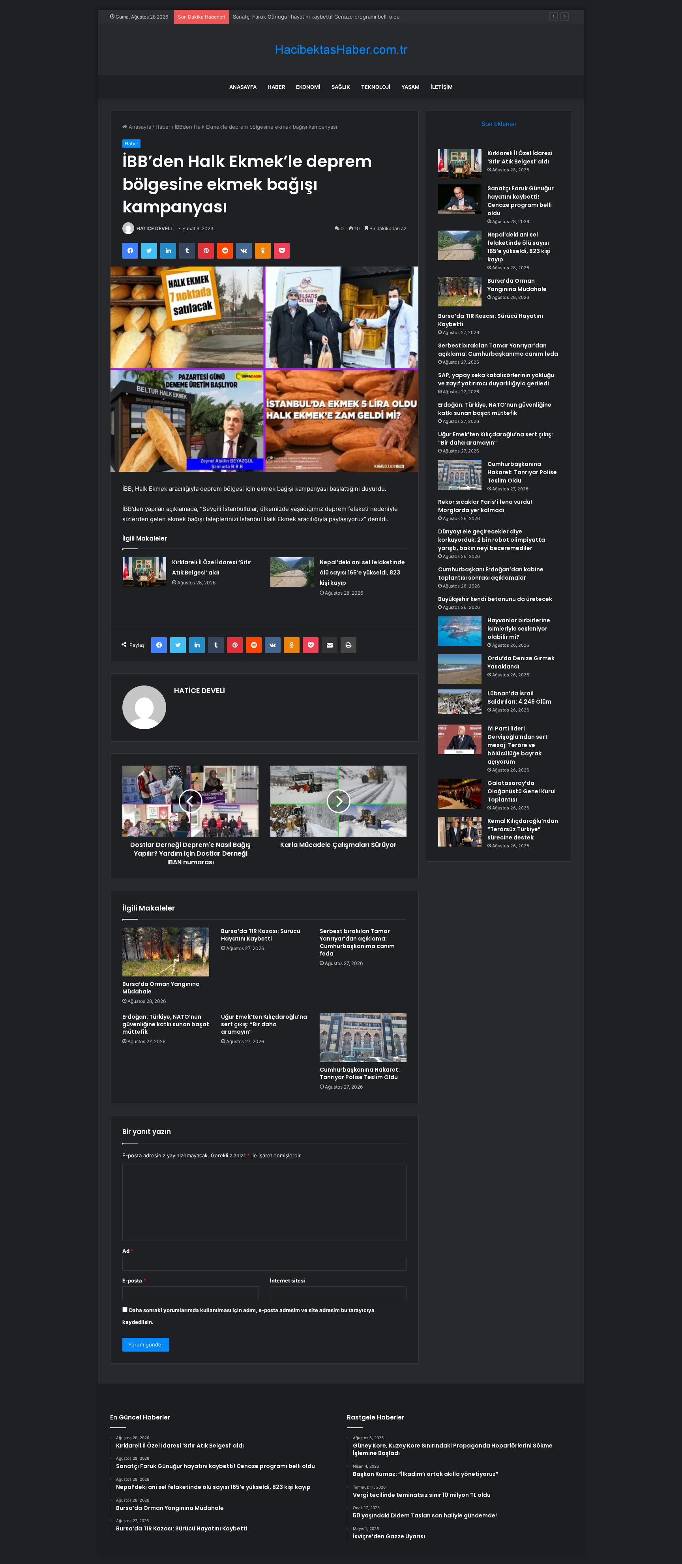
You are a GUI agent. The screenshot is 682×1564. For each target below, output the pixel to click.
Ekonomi (308, 87)
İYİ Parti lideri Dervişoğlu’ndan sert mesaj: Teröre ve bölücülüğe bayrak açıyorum (517, 745)
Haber (276, 87)
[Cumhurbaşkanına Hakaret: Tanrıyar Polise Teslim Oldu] (363, 1037)
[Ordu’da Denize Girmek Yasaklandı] (460, 669)
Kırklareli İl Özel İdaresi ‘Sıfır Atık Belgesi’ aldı (520, 157)
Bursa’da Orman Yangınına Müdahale (161, 987)
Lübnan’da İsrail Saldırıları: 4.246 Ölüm (519, 697)
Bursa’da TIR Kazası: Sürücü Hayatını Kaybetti (260, 935)
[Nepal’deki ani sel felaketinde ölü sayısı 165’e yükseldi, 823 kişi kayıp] (292, 572)
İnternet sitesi (287, 1280)
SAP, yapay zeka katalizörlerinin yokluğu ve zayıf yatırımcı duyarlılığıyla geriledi (496, 379)
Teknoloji (375, 87)
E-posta (134, 1280)
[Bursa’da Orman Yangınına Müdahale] (165, 952)
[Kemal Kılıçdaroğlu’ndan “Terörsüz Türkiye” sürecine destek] (460, 832)
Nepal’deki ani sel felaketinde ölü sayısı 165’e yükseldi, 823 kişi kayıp (316, 16)
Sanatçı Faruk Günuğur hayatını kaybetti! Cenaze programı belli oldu (520, 200)
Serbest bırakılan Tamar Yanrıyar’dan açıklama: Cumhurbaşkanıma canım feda (357, 942)
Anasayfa (243, 87)
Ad (127, 1251)
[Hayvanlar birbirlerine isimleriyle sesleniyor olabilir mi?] (460, 631)
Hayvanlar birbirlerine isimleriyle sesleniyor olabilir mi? (518, 628)
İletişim (442, 87)
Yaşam (410, 87)
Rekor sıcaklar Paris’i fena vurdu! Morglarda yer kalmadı (485, 506)
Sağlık (341, 87)
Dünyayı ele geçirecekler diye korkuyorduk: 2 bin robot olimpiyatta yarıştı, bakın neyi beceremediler (491, 540)
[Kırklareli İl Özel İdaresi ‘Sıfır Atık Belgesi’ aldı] (144, 572)
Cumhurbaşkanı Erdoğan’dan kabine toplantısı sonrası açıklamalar (490, 573)
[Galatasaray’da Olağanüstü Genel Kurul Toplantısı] (460, 794)
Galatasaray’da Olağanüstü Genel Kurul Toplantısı (521, 791)
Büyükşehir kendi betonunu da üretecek (495, 599)
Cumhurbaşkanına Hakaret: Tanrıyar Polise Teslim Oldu (360, 1073)
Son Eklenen (499, 124)
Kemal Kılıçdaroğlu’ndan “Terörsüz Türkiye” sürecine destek (522, 829)
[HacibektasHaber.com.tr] (341, 49)
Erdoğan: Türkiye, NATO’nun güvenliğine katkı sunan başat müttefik (165, 1024)
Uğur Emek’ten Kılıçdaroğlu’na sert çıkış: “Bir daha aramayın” (264, 1024)
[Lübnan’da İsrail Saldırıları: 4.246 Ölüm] (460, 704)
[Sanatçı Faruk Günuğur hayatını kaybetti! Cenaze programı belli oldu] (460, 199)
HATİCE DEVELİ (154, 228)
